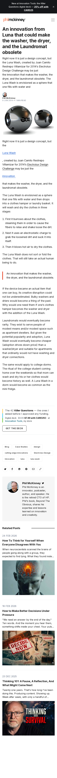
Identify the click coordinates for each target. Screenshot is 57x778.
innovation (9, 176)
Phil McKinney (8, 98)
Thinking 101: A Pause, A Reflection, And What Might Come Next (28, 683)
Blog (7, 447)
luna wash (35, 459)
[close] (53, 6)
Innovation (9, 459)
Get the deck (14, 428)
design (37, 447)
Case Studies (21, 447)
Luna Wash (9, 152)
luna (22, 459)
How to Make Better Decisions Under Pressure (26, 612)
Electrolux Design (42, 453)
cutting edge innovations (16, 453)
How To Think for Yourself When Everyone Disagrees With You (23, 542)
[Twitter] (43, 483)
